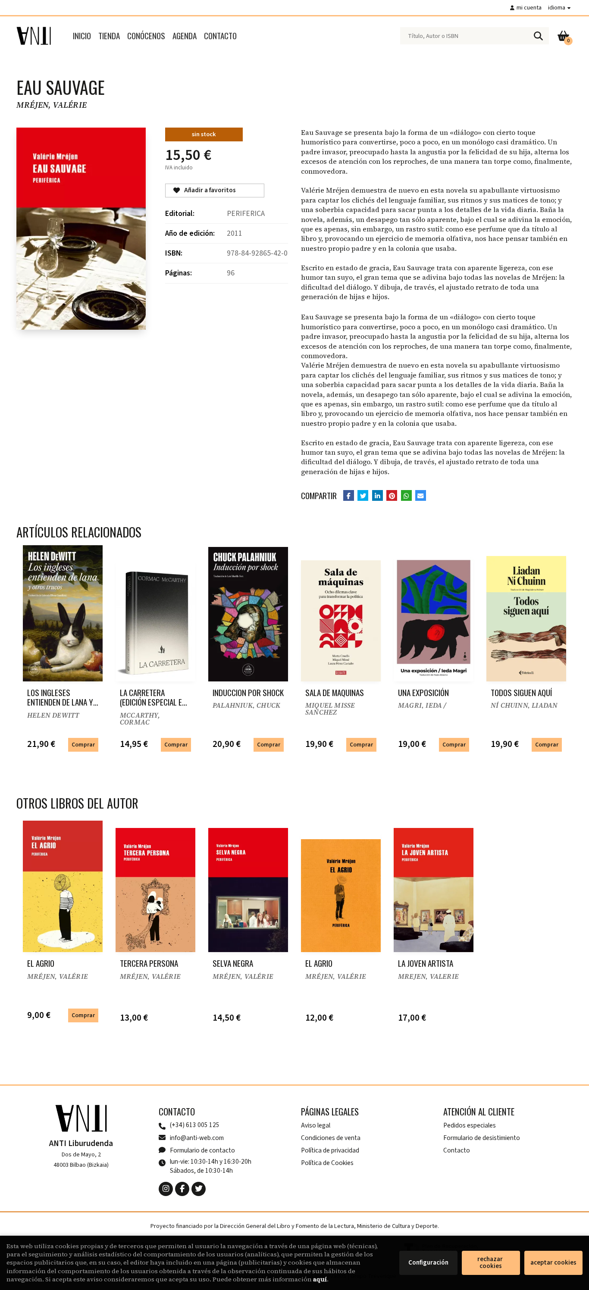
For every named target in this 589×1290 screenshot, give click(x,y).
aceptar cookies (553, 1262)
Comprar (83, 744)
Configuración (428, 1262)
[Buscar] (538, 35)
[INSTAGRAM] (166, 1189)
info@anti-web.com (197, 1138)
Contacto (456, 1150)
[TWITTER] (198, 1189)
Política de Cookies (327, 1163)
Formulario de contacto (202, 1150)
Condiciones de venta (330, 1138)
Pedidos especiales (469, 1125)
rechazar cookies (490, 1263)
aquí (320, 1279)
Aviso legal (315, 1125)
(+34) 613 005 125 (194, 1125)
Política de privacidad (330, 1150)
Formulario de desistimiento (481, 1138)
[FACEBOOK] (182, 1189)
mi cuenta (529, 7)
